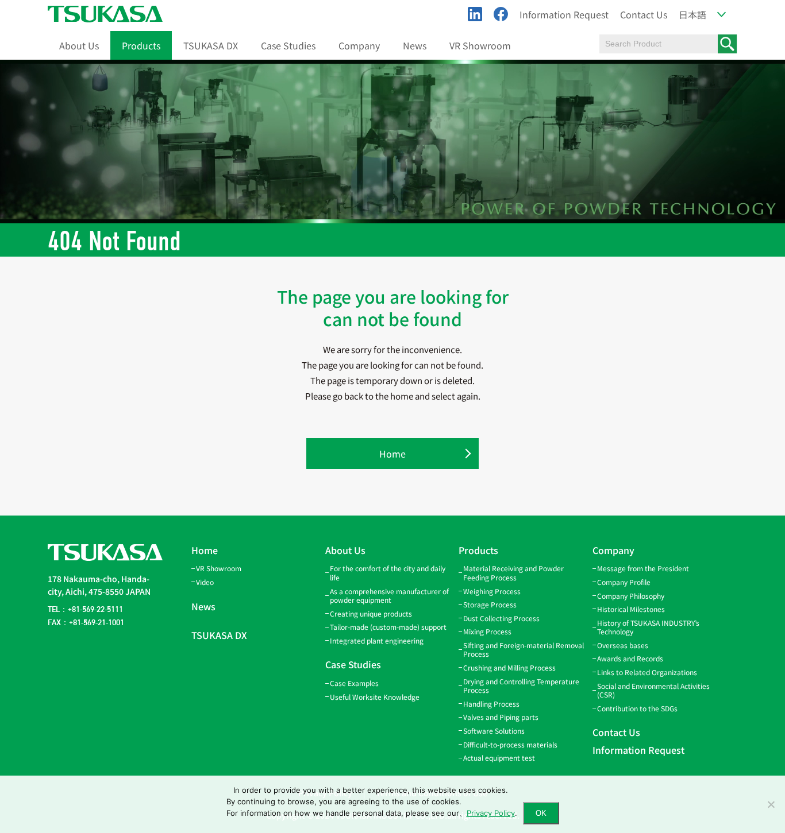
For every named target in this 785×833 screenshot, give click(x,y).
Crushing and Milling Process (509, 667)
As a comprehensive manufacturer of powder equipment (389, 595)
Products (141, 45)
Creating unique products (371, 613)
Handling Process (491, 703)
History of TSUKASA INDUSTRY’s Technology (648, 627)
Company (359, 45)
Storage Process (490, 604)
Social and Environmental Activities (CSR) (653, 690)
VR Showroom (480, 45)
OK (541, 813)
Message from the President (643, 568)
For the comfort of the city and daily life (387, 572)
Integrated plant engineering (377, 640)
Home (392, 453)
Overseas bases (622, 645)
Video (205, 582)
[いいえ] (770, 804)
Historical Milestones (631, 609)
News (414, 45)
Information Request (564, 14)
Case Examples (354, 683)
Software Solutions (494, 730)
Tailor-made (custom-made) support (388, 626)
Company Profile (624, 582)
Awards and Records (630, 658)
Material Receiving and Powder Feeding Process (513, 572)
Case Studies (288, 45)
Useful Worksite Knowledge (375, 697)
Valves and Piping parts (500, 717)
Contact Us (643, 14)
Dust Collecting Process (501, 618)
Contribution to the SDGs (637, 708)
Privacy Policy (491, 812)
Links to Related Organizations (647, 672)
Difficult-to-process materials (510, 744)
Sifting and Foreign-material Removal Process (523, 649)
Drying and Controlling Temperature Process (521, 685)
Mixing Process (487, 631)
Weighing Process (492, 591)
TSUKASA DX (210, 45)
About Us (79, 45)
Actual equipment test (499, 757)
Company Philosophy (630, 595)
